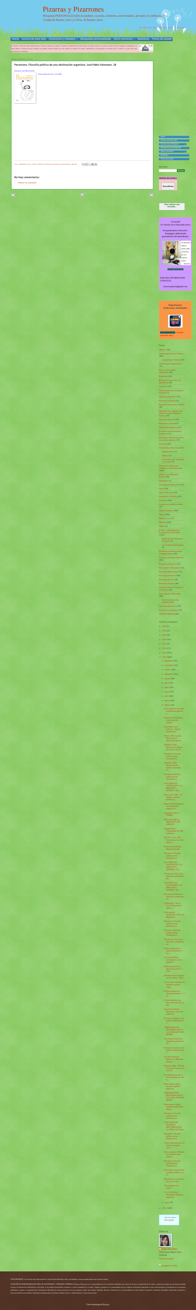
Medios (162, 514)
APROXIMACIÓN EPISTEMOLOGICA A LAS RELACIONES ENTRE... (174, 1031)
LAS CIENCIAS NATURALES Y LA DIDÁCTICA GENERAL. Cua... (173, 866)
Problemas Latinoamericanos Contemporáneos (170, 552)
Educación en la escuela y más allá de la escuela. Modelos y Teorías (171, 413)
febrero (168, 705)
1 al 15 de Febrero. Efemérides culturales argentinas (173, 1194)
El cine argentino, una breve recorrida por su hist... (174, 1002)
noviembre (169, 665)
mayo (167, 691)
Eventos (162, 443)
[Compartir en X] (89, 164)
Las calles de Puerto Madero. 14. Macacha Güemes (173, 1059)
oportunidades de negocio (171, 1223)
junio (167, 687)
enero (167, 1202)
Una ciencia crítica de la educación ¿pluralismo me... (174, 876)
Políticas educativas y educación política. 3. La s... (173, 950)
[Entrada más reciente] (13, 196)
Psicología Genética (167, 583)
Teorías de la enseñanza (168, 610)
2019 (164, 626)
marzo (167, 700)
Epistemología (168, 451)
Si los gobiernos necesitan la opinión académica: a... (174, 711)
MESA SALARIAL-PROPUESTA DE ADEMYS (172, 822)
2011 (164, 1208)
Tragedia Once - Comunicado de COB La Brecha (173, 831)
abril (167, 696)
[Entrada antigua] (151, 196)
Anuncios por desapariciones (170, 363)
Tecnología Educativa (167, 606)
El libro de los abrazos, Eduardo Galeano (173, 847)
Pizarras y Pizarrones (73, 9)
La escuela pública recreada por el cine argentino (173, 959)
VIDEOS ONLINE (166, 614)
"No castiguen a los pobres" (171, 1186)
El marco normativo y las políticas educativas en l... (174, 1020)
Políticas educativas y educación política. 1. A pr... (174, 993)
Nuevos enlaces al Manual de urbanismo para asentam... (174, 1154)
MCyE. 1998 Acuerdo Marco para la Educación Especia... (173, 738)
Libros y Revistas (166, 492)
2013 (164, 652)
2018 (164, 630)
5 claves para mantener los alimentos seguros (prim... (174, 1145)
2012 (164, 657)
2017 (164, 635)
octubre (168, 669)
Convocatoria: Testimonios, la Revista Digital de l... (174, 914)
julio (167, 682)
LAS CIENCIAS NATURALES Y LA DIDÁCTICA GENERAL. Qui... (173, 787)
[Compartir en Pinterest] (95, 164)
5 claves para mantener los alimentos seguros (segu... (174, 984)
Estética (165, 455)
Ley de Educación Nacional (173, 545)
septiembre (169, 674)
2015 (164, 643)
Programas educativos (167, 563)
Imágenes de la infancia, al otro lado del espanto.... (173, 720)
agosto (167, 678)
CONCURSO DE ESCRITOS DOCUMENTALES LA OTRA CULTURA (174, 1126)
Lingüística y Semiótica (168, 496)
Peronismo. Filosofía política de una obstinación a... (172, 756)
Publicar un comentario (27, 182)
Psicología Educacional (168, 571)
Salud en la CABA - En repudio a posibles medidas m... (173, 797)
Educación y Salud (166, 423)
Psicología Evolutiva (167, 575)
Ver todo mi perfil (166, 1258)
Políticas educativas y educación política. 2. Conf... (173, 968)
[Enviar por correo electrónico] (83, 164)
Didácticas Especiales (167, 396)
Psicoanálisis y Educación (169, 567)
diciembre (169, 660)
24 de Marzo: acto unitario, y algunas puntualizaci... (172, 729)
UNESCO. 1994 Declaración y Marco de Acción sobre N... (173, 747)
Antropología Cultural (171, 359)
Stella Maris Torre (169, 1249)
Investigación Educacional (169, 484)
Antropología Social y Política (28, 164)
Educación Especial (166, 419)
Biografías (163, 376)
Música (162, 526)
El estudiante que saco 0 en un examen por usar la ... (174, 1077)
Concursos (163, 386)
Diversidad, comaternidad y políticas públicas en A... (174, 1172)
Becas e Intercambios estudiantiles (167, 371)
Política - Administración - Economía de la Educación (169, 531)
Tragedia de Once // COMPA (171, 814)
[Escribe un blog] (86, 164)
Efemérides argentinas (168, 427)
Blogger (106, 1304)
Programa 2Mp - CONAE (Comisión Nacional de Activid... (174, 1068)
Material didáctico (166, 510)
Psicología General (166, 579)
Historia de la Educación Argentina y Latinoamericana (54, 164)
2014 (164, 648)
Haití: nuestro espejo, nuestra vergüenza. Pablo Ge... (172, 1086)
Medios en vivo (165, 518)
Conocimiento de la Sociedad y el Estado (171, 391)
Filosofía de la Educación (169, 447)
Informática (163, 480)
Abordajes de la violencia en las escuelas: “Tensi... (174, 976)
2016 (164, 639)
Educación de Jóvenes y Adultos (171, 404)
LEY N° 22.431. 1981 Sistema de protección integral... (174, 840)
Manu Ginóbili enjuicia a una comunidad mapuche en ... (174, 806)
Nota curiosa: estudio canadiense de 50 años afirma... (173, 1106)
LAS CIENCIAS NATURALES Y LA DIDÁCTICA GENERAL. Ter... (173, 886)
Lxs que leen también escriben (171, 504)
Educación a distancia (167, 400)
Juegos (161, 488)
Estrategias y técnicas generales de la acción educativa (171, 438)
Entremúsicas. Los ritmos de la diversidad (174, 1180)
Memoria (74, 164)
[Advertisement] (172, 87)
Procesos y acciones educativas (171, 557)
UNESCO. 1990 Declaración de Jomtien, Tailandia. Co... (172, 766)
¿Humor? (162, 349)
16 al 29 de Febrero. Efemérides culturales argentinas (173, 1011)
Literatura (163, 500)
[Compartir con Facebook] (92, 164)
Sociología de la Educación (170, 593)
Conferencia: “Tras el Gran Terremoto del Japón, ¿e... (173, 905)
